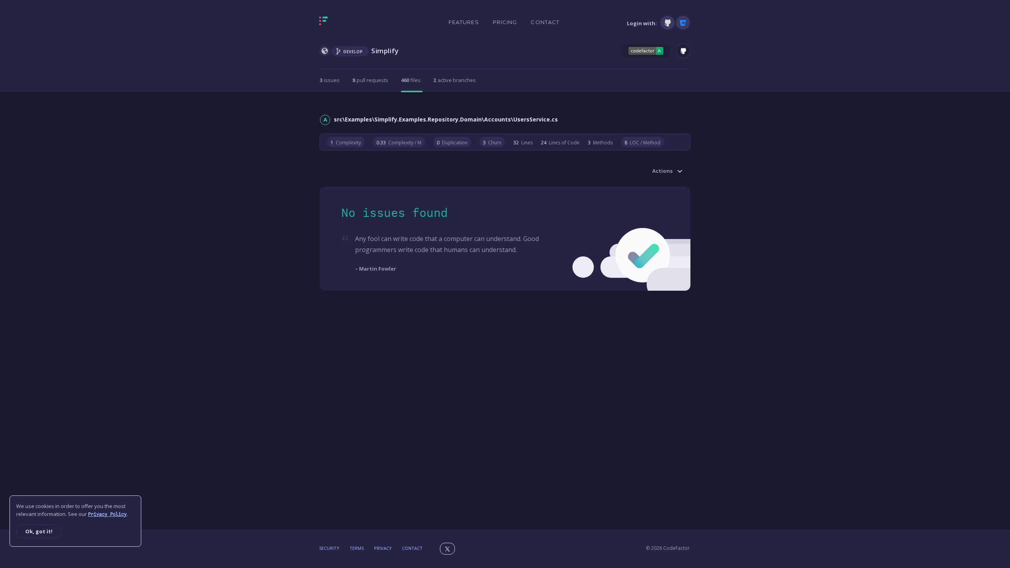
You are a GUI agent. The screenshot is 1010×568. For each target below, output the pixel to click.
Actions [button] (662, 171)
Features (464, 22)
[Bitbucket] (683, 23)
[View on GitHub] (683, 51)
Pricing (505, 22)
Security (329, 548)
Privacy (383, 548)
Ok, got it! (38, 531)
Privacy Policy (107, 514)
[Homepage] (348, 22)
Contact (545, 22)
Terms (357, 548)
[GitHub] (667, 23)
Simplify (385, 50)
